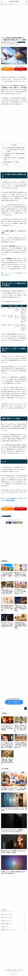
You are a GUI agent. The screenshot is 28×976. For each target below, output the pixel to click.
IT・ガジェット (7, 914)
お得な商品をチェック (7, 68)
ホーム (4, 969)
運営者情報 (9, 969)
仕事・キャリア (7, 920)
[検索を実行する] (25, 708)
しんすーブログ (14, 1)
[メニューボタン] (1, 1)
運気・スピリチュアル (21, 42)
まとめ (6, 164)
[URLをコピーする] (21, 523)
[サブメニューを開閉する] (25, 915)
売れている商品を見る (20, 68)
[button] (7, 523)
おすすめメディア (21, 969)
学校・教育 (6, 923)
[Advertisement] (14, 20)
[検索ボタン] (26, 1)
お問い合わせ (14, 969)
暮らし (5, 926)
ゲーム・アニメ (7, 917)
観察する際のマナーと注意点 (11, 162)
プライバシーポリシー (14, 971)
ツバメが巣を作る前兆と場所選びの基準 (14, 147)
